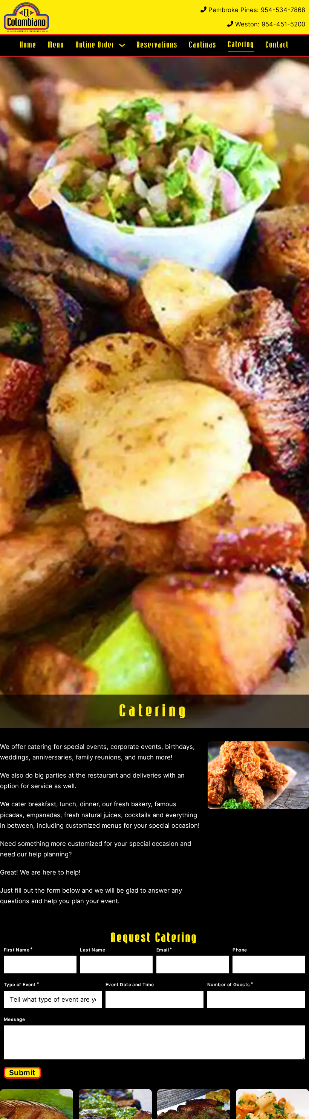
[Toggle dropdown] (122, 45)
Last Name (92, 950)
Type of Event (20, 984)
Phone (240, 950)
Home (28, 45)
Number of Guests (228, 984)
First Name (16, 950)
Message (14, 1019)
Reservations (157, 45)
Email (162, 950)
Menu (56, 45)
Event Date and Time (130, 984)
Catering (241, 44)
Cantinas (203, 45)
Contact (277, 45)
